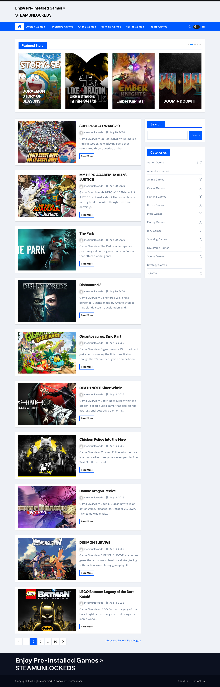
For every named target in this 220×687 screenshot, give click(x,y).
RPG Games (154, 230)
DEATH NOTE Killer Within (100, 388)
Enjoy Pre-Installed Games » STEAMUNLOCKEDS (59, 664)
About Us (183, 681)
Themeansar (74, 681)
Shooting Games (157, 239)
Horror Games (135, 26)
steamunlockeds (94, 132)
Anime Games (87, 26)
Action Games (35, 26)
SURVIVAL (153, 273)
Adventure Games (61, 26)
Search (156, 124)
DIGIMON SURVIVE (94, 542)
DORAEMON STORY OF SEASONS (34, 96)
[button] (203, 26)
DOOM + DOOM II (179, 101)
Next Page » (134, 640)
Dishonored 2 (90, 285)
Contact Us (198, 681)
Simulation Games (158, 248)
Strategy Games (157, 265)
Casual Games (156, 188)
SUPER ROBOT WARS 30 (99, 126)
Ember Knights (129, 101)
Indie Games (154, 213)
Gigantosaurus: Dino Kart (100, 336)
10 (55, 642)
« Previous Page (114, 640)
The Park (86, 233)
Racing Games (158, 26)
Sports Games (155, 256)
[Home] (19, 26)
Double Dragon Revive (97, 491)
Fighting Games (111, 26)
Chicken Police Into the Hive (102, 439)
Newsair (58, 681)
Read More (87, 156)
